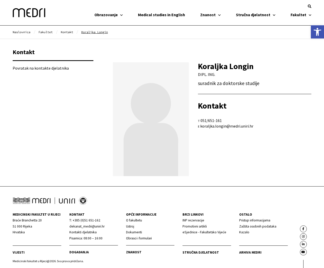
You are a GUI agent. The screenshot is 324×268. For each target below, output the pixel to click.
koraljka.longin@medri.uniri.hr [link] (226, 126)
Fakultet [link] (298, 14)
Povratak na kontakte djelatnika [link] (41, 68)
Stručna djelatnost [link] (253, 14)
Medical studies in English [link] (161, 14)
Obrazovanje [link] (106, 14)
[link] (317, 31)
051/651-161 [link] (211, 120)
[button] (309, 6)
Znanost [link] (208, 14)
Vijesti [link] (19, 252)
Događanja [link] (79, 252)
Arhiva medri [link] (250, 252)
